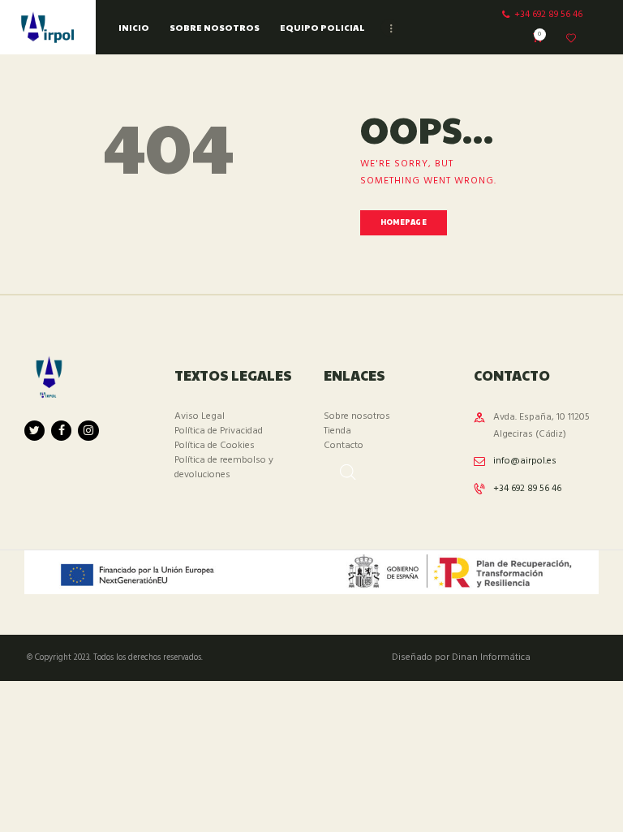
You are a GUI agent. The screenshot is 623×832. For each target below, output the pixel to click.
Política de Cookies (214, 446)
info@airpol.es (524, 461)
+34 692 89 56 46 (527, 489)
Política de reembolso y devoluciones (223, 467)
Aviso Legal (199, 416)
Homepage (403, 222)
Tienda (337, 431)
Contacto (343, 446)
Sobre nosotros (357, 416)
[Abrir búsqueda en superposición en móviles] (340, 467)
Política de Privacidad (218, 431)
